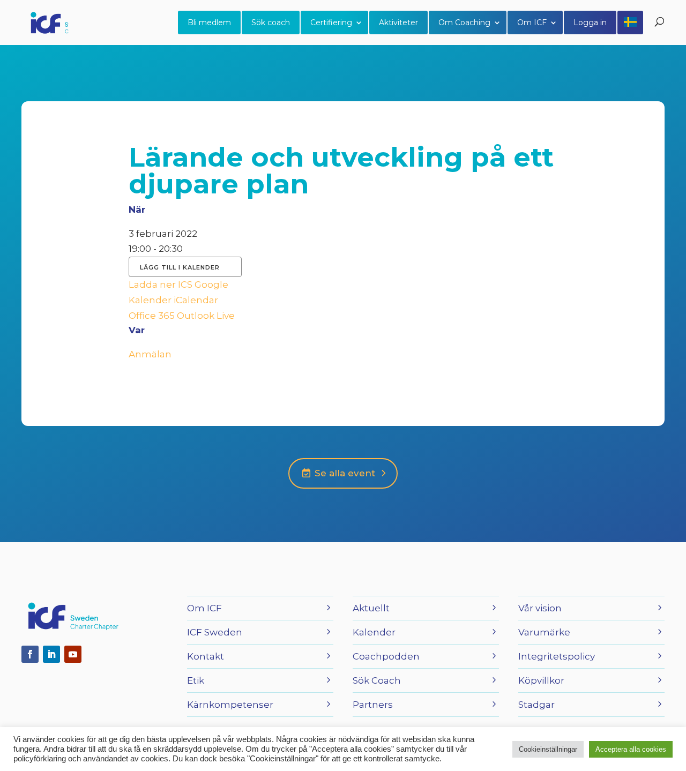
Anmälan (150, 354)
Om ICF (532, 22)
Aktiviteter (398, 22)
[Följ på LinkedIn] (51, 654)
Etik (195, 680)
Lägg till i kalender (180, 267)
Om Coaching (464, 22)
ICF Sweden (214, 632)
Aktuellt (371, 608)
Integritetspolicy (556, 656)
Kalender (374, 632)
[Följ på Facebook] (30, 654)
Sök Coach (377, 680)
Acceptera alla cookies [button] (630, 749)
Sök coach (270, 22)
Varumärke (544, 632)
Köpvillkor (541, 680)
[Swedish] (630, 22)
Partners (373, 704)
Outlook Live (206, 315)
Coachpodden (386, 656)
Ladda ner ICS (160, 284)
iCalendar (196, 300)
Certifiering (331, 22)
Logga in (590, 22)
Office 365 (152, 315)
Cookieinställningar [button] (548, 749)
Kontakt (205, 656)
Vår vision (540, 608)
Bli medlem (209, 22)
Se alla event (343, 473)
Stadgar (536, 704)
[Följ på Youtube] (72, 654)
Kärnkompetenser (230, 704)
